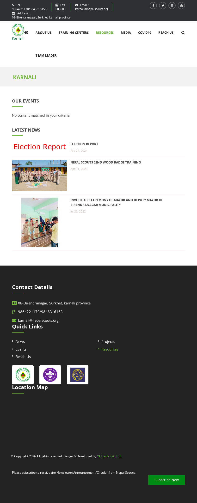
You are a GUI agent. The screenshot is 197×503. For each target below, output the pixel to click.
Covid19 (144, 32)
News (20, 341)
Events (21, 349)
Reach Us (165, 32)
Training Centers (74, 32)
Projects (108, 341)
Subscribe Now (166, 480)
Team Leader (46, 55)
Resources (105, 32)
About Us (43, 32)
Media (126, 32)
